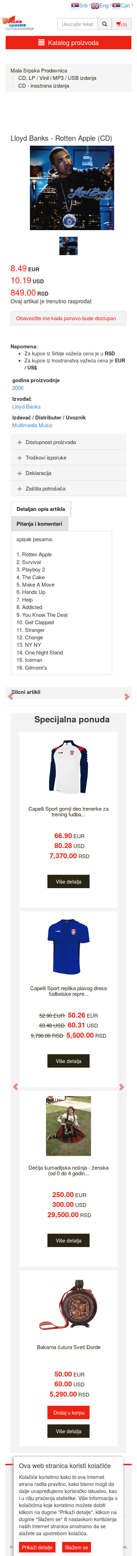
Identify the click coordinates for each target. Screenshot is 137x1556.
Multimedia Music (32, 425)
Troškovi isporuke (46, 457)
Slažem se (76, 1547)
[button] (7, 692)
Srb (83, 5)
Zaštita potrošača (45, 488)
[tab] (68, 442)
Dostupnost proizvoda (51, 441)
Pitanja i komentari (39, 523)
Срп (125, 5)
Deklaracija (38, 472)
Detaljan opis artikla (41, 509)
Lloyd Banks (26, 406)
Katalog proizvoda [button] (73, 42)
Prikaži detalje (37, 1547)
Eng (104, 5)
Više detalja (68, 881)
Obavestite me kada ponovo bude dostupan (66, 318)
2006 (18, 387)
